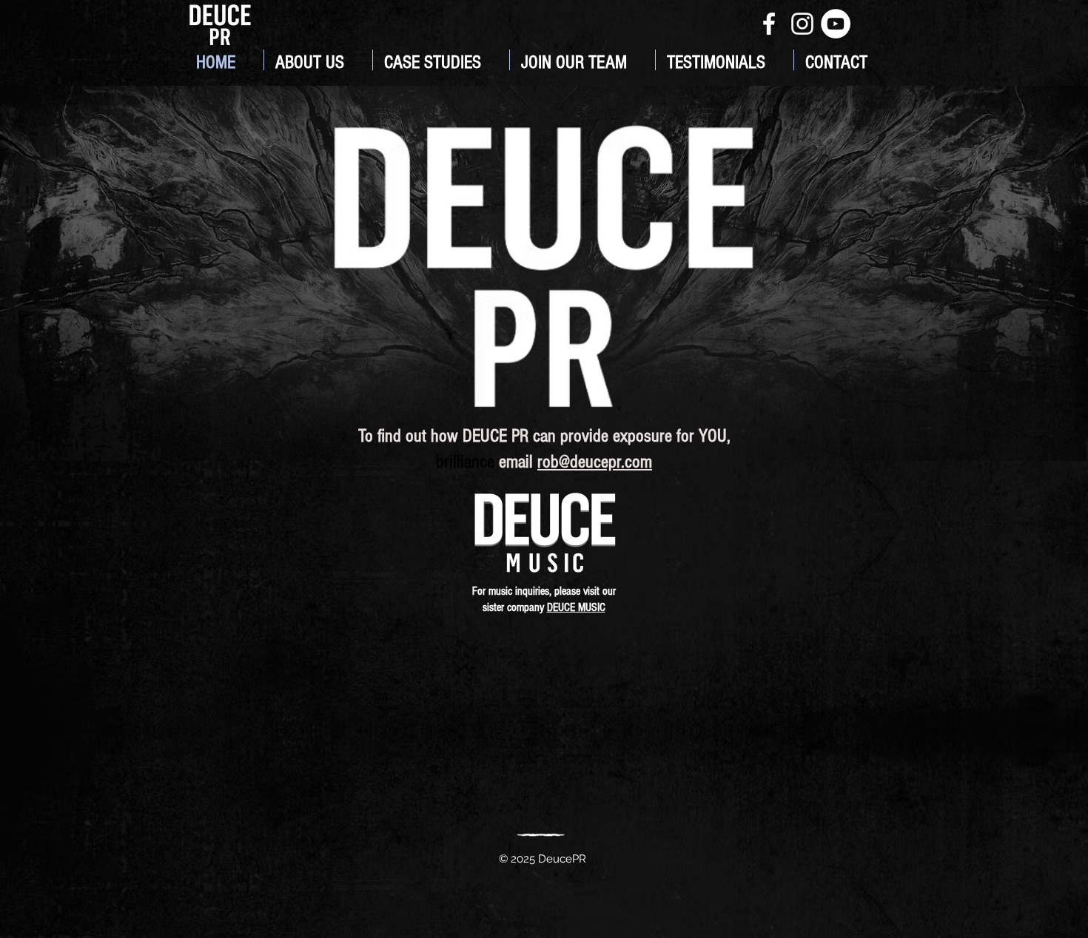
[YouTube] (835, 23)
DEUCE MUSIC (576, 607)
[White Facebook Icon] (769, 23)
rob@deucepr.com (594, 461)
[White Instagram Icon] (802, 23)
